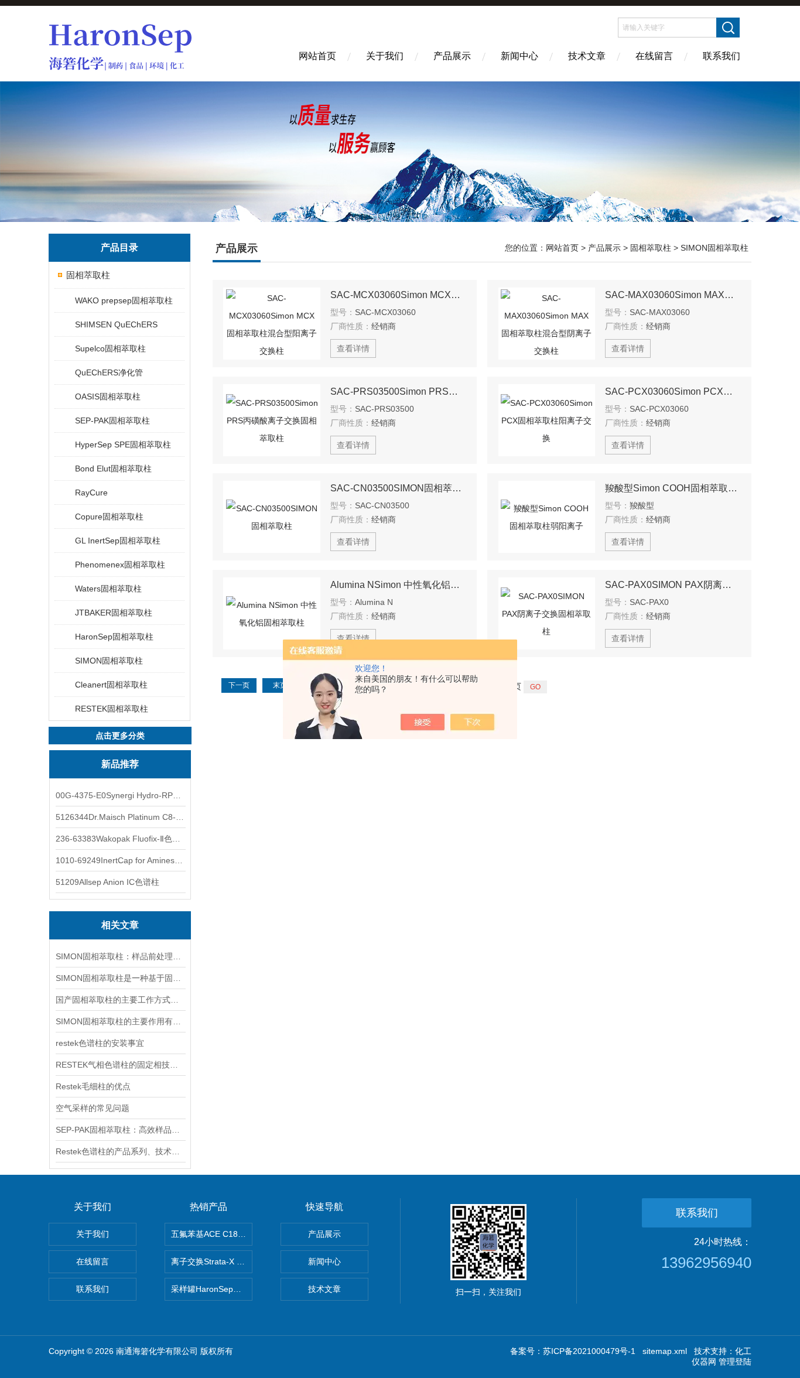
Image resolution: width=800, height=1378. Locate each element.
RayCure (91, 492)
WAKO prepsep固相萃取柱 (124, 300)
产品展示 (452, 56)
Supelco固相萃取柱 (110, 348)
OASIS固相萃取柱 (108, 396)
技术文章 (587, 56)
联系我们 (721, 56)
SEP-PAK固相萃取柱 (112, 420)
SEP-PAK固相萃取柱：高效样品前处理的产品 (120, 1129)
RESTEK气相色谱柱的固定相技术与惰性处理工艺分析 (120, 1064)
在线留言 (654, 56)
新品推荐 (120, 764)
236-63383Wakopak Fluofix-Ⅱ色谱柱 (120, 838)
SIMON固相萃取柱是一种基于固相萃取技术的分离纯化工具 (120, 978)
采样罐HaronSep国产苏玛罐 (211, 1289)
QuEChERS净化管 (109, 372)
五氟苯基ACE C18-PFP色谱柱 (211, 1234)
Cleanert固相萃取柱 (111, 684)
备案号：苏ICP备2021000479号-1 (572, 1351)
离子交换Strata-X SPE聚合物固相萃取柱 (211, 1261)
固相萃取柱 (88, 275)
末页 (280, 685)
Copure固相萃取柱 (109, 516)
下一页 (238, 685)
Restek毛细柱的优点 (93, 1086)
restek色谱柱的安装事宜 (100, 1043)
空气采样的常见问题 (92, 1108)
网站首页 (317, 56)
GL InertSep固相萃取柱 (117, 540)
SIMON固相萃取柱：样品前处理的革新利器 (120, 956)
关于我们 (385, 56)
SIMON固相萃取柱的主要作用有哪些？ (120, 1021)
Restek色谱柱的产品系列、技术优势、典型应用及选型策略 (120, 1151)
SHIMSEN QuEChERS (116, 324)
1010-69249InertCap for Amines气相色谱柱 (120, 860)
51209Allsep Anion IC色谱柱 (107, 882)
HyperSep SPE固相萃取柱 (123, 444)
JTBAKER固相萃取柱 (113, 612)
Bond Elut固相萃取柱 (113, 468)
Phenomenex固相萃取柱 (120, 564)
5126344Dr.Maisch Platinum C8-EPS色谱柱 (120, 817)
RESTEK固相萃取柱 (111, 708)
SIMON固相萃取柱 (109, 660)
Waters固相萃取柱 (108, 588)
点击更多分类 (120, 735)
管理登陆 (735, 1361)
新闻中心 (519, 56)
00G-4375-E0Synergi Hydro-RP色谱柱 (120, 795)
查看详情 (353, 348)
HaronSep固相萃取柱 (114, 636)
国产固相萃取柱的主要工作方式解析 (120, 999)
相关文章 (120, 925)
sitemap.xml (664, 1351)
